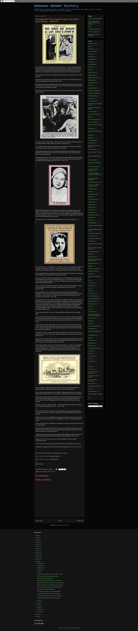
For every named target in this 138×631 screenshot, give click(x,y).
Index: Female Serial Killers (95, 18)
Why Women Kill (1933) (94, 386)
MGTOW (90, 254)
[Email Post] (56, 469)
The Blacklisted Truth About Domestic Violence (49, 598)
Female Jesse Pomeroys (94, 162)
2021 (37, 542)
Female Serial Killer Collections (93, 169)
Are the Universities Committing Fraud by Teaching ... (50, 585)
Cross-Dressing (92, 111)
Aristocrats (91, 62)
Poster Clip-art (92, 303)
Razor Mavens (92, 311)
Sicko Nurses (91, 340)
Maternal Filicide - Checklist (95, 243)
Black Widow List (92, 82)
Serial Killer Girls (92, 335)
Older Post (80, 520)
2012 (37, 561)
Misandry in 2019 (92, 271)
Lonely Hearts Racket (93, 238)
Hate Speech (91, 212)
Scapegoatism (92, 328)
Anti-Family (91, 56)
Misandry (90, 266)
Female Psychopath (93, 166)
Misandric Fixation (93, 263)
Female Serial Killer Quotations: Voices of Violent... (50, 595)
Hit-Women (91, 217)
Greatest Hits (91, 202)
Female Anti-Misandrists (94, 156)
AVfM (89, 69)
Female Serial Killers (93, 182)
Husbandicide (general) (94, 233)
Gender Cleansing (93, 194)
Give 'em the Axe (92, 199)
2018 (37, 548)
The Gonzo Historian (93, 31)
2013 (37, 559)
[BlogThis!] (61, 469)
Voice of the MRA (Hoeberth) (92, 380)
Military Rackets (92, 256)
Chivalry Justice (92, 101)
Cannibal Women (92, 88)
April (38, 605)
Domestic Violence (93, 122)
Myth (89, 280)
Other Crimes (51, 471)
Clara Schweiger (43, 456)
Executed (90, 137)
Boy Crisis (90, 85)
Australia (90, 67)
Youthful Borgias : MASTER (95, 394)
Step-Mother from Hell (94, 348)
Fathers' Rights (92, 149)
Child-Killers (91, 98)
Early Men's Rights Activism (95, 131)
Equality (90, 135)
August (39, 570)
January (39, 611)
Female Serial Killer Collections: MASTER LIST (95, 173)
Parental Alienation (93, 296)
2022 (37, 539)
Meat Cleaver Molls (93, 251)
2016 (37, 553)
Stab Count (91, 345)
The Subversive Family (94, 29)
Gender (90, 191)
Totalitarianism (92, 361)
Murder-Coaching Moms (94, 276)
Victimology (91, 369)
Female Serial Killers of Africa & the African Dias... (49, 587)
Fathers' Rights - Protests (94, 152)
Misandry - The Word (93, 268)
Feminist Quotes (92, 188)
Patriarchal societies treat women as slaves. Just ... (50, 580)
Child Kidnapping (92, 95)
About (89, 46)
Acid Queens (91, 49)
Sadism (90, 323)
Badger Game (91, 75)
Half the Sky (91, 207)
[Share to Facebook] (64, 469)
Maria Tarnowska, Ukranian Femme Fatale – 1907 (49, 574)
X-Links (90, 388)
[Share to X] (62, 469)
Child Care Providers (93, 93)
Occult (90, 288)
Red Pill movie (92, 318)
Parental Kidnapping (93, 298)
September (40, 567)
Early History (91, 128)
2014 (37, 557)
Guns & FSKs (91, 204)
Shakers (90, 337)
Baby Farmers (92, 72)
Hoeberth (90, 220)
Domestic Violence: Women (95, 124)
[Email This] (59, 469)
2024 (37, 535)
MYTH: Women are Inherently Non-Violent (47, 576)
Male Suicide (91, 241)
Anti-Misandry (91, 59)
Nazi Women (91, 283)
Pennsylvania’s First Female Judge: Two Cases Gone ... (51, 582)
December (40, 563)
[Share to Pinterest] (65, 469)
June (38, 600)
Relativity (90, 320)
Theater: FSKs (92, 356)
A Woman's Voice (92, 43)
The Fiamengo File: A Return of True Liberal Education (93, 23)
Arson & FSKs (91, 64)
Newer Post (39, 520)
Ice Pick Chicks (92, 236)
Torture (90, 358)
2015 (37, 555)
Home (59, 520)
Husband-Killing (44, 471)
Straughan (91, 350)
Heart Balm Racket (93, 215)
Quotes (90, 309)
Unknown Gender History (56, 6)
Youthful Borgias (92, 391)
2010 (37, 616)
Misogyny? (91, 273)
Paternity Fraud (92, 301)
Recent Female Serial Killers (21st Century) (93, 315)
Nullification (91, 285)
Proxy (89, 306)
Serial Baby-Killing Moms (94, 331)
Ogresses (90, 290)
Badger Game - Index (93, 77)
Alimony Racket (92, 51)
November (40, 565)
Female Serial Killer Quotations (93, 179)
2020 (37, 544)
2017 (37, 550)
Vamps (90, 366)
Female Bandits (92, 160)
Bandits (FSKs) (92, 80)
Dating (90, 116)
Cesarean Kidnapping (93, 90)
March (39, 607)
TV (89, 364)
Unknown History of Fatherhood (45, 578)
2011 (37, 614)
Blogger (78, 627)
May (38, 602)
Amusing (90, 54)
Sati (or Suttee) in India (94, 326)
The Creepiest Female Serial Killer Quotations (48, 593)
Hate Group (91, 209)
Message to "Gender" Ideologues (93, 35)
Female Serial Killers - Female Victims (93, 185)
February (39, 609)
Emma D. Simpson (44, 459)
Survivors (90, 353)
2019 (37, 546)
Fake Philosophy (92, 140)
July (38, 572)
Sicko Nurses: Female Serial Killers (46, 589)
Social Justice (91, 343)
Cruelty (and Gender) (93, 114)
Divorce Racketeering (93, 119)
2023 (37, 537)
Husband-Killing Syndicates (95, 225)
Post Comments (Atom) (63, 525)
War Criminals (91, 383)
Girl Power (91, 196)
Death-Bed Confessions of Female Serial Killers (49, 591)
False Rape (91, 143)
